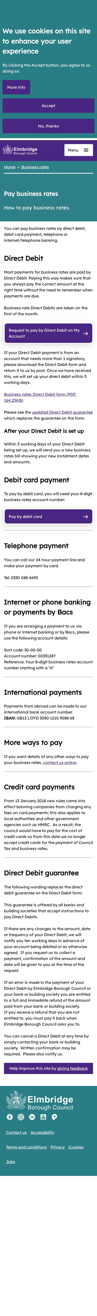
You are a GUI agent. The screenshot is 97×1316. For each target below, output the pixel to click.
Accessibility (42, 1132)
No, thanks (48, 125)
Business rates (35, 166)
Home (9, 166)
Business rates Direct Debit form (40, 397)
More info (16, 87)
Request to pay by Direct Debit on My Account (44, 333)
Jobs (10, 1161)
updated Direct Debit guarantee (62, 412)
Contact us (16, 1132)
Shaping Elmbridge (54, 1117)
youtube (43, 1117)
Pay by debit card (25, 516)
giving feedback (72, 1068)
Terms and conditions (26, 1147)
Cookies (76, 1147)
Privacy (57, 1147)
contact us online (59, 762)
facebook (9, 1117)
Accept (48, 105)
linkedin (32, 1117)
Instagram (21, 1117)
